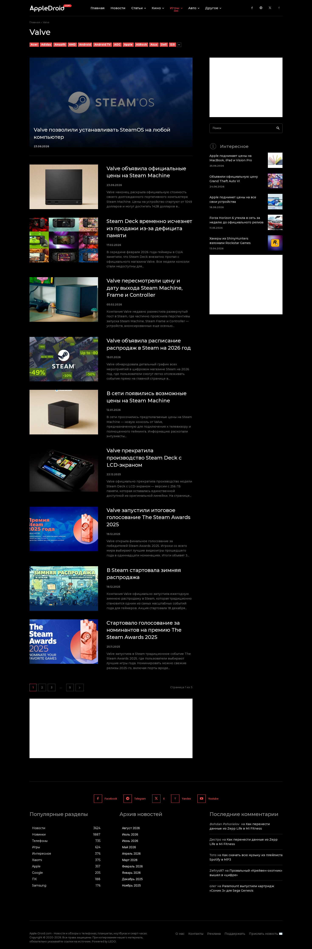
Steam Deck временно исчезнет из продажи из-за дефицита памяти (149, 228)
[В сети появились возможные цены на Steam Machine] (64, 412)
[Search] (277, 128)
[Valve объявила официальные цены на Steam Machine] (64, 187)
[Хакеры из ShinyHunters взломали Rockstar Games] (275, 243)
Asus (153, 44)
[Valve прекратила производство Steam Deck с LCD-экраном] (64, 469)
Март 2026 (130, 860)
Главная (35, 22)
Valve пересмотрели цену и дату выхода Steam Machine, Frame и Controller (145, 288)
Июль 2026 (130, 834)
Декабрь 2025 (132, 879)
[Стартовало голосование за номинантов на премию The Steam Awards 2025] (64, 641)
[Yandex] (278, 7)
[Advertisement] (111, 728)
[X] (270, 7)
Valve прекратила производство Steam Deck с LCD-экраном (144, 457)
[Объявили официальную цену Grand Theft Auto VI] (275, 181)
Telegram (140, 799)
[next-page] (80, 687)
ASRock (141, 44)
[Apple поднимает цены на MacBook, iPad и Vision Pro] (275, 160)
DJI (172, 44)
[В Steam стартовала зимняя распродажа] (64, 588)
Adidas (46, 44)
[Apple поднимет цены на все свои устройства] (275, 201)
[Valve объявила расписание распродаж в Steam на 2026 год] (64, 359)
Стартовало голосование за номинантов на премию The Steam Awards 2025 (144, 630)
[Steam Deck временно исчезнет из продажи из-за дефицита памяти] (64, 240)
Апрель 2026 (131, 853)
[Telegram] (260, 7)
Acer (34, 44)
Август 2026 (131, 828)
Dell (164, 44)
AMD (72, 44)
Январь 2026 (131, 872)
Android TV (102, 44)
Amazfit (60, 44)
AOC (117, 44)
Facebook (111, 799)
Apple (128, 44)
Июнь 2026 (130, 841)
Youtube (213, 799)
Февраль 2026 (132, 866)
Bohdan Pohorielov (224, 824)
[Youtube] (201, 798)
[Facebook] (252, 7)
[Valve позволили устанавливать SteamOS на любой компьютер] (111, 102)
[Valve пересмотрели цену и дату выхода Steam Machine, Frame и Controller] (64, 299)
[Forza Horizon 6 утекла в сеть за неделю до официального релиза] (275, 222)
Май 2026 (129, 847)
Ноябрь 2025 (131, 885)
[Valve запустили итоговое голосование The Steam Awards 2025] (64, 529)
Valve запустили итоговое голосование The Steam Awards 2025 (148, 517)
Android (85, 44)
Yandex (186, 799)
